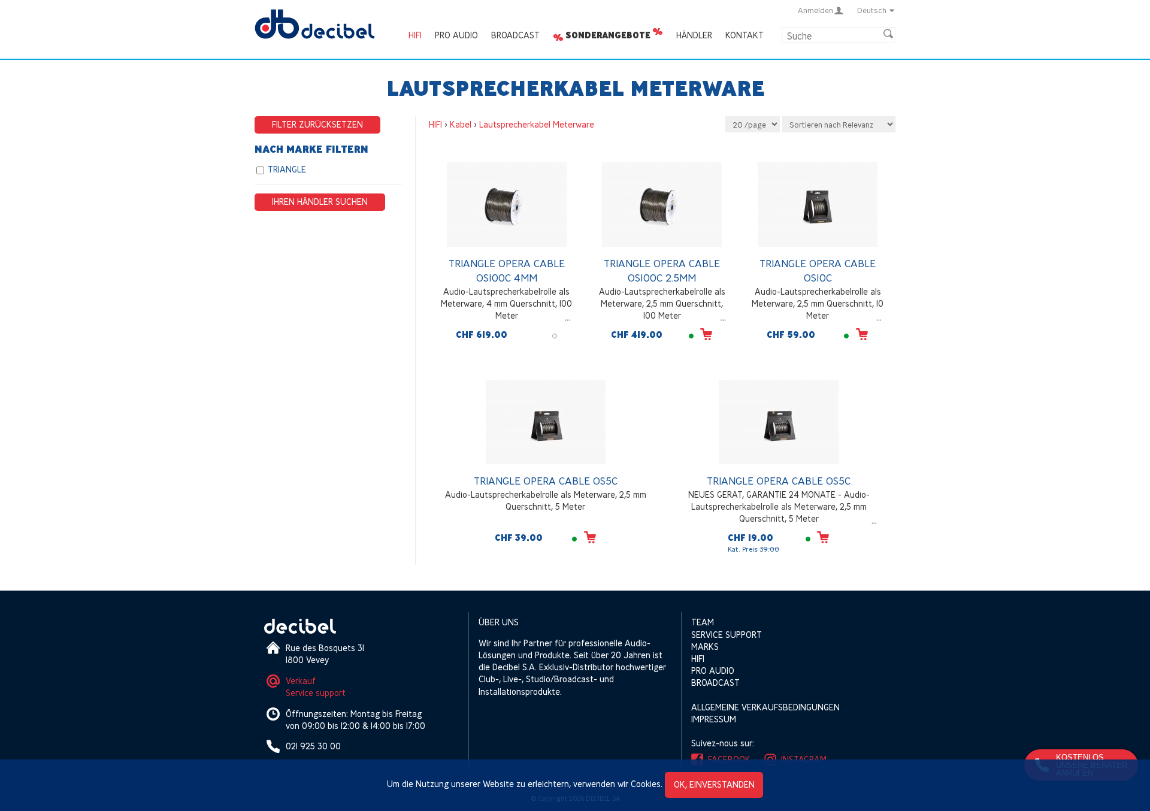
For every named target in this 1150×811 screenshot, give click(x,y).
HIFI (415, 35)
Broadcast (515, 35)
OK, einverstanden (714, 784)
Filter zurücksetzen (317, 124)
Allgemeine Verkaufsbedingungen (765, 707)
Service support (316, 693)
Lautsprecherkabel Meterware (536, 124)
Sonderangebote (607, 35)
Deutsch (871, 10)
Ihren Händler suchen (320, 201)
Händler (694, 35)
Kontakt (744, 35)
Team (702, 622)
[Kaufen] (706, 334)
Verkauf (301, 681)
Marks (705, 646)
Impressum (713, 719)
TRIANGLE (287, 169)
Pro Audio (456, 35)
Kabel (460, 124)
